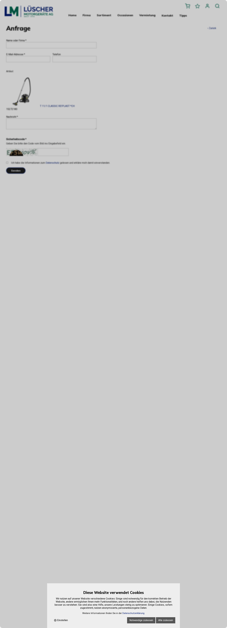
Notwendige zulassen (141, 620)
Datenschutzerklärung (133, 613)
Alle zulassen (165, 620)
